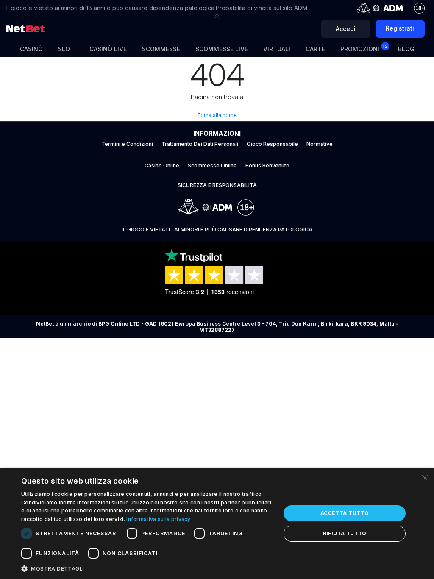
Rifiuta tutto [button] (345, 533)
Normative (319, 144)
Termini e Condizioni (127, 144)
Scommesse (161, 49)
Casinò (31, 49)
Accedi (346, 28)
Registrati (400, 28)
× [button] (424, 477)
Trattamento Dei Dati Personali (199, 144)
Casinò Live (108, 49)
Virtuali (276, 49)
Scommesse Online (212, 165)
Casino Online (162, 165)
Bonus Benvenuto (267, 165)
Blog (406, 49)
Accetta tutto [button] (344, 513)
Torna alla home (217, 115)
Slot (66, 49)
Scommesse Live (221, 49)
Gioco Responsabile (272, 144)
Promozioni (364, 48)
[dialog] (217, 523)
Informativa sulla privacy (158, 519)
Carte (315, 49)
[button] (217, 16)
